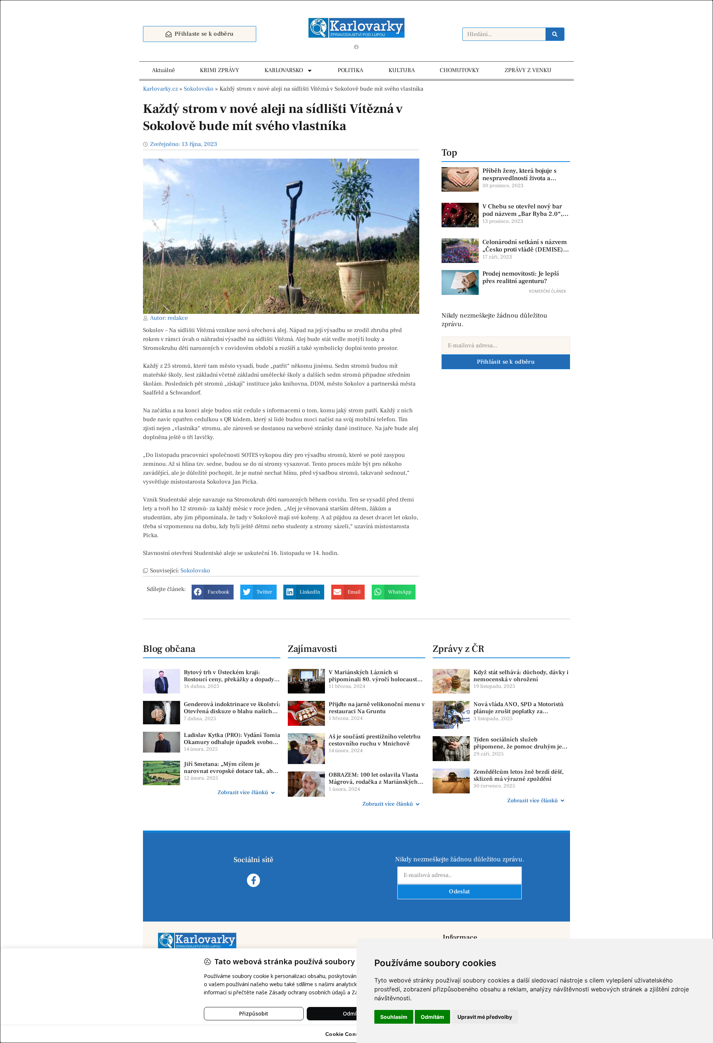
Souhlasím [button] (393, 1017)
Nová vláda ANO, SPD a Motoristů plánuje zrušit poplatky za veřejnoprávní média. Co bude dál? (520, 711)
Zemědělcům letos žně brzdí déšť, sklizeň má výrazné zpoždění (518, 775)
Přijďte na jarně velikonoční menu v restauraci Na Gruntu (377, 708)
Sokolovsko (199, 88)
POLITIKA (350, 70)
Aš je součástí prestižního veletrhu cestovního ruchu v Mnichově (375, 740)
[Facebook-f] (253, 880)
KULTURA (401, 70)
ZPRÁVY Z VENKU (528, 70)
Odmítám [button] (432, 1017)
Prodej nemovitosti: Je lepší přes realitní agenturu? (520, 277)
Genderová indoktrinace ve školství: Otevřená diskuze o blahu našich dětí (232, 711)
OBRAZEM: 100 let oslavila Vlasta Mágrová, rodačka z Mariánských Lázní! (373, 782)
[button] (213, 592)
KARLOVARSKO (283, 70)
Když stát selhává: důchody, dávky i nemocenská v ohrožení (521, 676)
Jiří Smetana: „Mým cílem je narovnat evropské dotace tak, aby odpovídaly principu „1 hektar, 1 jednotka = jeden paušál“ (230, 774)
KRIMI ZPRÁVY (219, 70)
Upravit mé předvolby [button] (485, 1017)
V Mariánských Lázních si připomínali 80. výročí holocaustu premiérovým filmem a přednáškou (376, 679)
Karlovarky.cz (160, 88)
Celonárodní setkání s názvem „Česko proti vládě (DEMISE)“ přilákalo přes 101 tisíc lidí (524, 249)
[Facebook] (356, 46)
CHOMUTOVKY (459, 70)
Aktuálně (163, 70)
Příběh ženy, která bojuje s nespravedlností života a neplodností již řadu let (519, 178)
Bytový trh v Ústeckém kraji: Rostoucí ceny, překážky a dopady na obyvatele (229, 679)
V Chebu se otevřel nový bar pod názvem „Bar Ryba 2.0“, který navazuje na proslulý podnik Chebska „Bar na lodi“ (524, 217)
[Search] (555, 34)
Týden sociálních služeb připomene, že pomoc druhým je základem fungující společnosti (517, 746)
